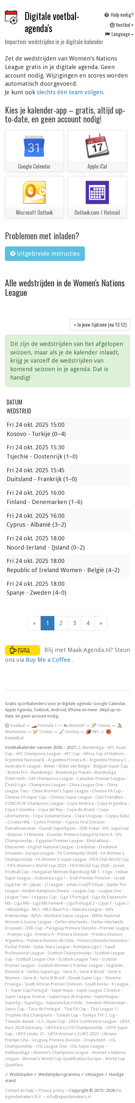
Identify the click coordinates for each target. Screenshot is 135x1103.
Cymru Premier (48, 822)
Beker (49, 766)
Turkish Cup (67, 1015)
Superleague (106, 996)
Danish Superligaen (57, 828)
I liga (107, 871)
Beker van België (74, 766)
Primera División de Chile (50, 940)
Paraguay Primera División (71, 928)
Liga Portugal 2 (81, 903)
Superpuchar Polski (64, 1002)
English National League (50, 846)
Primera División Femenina (102, 940)
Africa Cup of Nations (104, 753)
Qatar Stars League (51, 946)
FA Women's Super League (61, 859)
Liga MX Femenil (48, 903)
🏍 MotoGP (74, 725)
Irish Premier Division (89, 878)
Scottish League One (35, 959)
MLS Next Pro (56, 909)
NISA (36, 915)
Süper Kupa (62, 990)
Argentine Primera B (67, 759)
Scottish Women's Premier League (70, 965)
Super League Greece (25, 996)
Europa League (40, 853)
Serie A (69, 971)
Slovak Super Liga (84, 977)
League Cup (84, 890)
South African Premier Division (53, 984)
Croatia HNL (19, 822)
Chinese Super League (71, 797)
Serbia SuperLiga (43, 971)
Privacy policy (52, 1090)
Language (120, 33)
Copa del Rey (50, 809)
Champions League (47, 784)
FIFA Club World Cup (109, 859)
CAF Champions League (51, 778)
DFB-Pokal (89, 828)
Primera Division (72, 934)
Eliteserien (15, 846)
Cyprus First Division (85, 822)
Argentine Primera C (108, 759)
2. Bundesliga (91, 747)
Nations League (87, 909)
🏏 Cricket (42, 731)
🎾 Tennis (100, 725)
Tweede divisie (19, 1021)
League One (110, 890)
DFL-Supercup (116, 828)
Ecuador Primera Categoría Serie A (79, 834)
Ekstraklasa (97, 840)
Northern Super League (66, 915)
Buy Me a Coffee (49, 659)
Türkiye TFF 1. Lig (98, 1015)
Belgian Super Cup (110, 766)
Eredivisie (86, 846)
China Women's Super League (60, 790)
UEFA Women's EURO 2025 (73, 1033)
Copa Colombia (19, 809)
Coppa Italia (117, 815)
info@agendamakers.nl (69, 1096)
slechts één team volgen (70, 92)
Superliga (33, 1002)
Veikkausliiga (17, 1052)
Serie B (29, 977)
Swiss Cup (15, 1008)
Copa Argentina (112, 803)
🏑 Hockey (69, 731)
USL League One (51, 1046)
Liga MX (21, 903)
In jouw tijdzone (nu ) (101, 324)
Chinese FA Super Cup (25, 797)
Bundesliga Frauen (73, 772)
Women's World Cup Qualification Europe (61, 1058)
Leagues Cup (44, 897)
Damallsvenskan (20, 828)
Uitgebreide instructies (47, 253)
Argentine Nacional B (24, 759)
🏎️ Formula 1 (44, 725)
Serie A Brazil (92, 971)
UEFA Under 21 (30, 1033)
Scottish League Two (78, 959)
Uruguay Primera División (56, 1040)
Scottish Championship (69, 952)
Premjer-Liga (20, 934)
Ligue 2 (122, 903)
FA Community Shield (77, 853)
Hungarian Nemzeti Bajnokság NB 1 (65, 871)
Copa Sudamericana (52, 815)
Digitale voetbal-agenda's (52, 22)
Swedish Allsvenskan (105, 1002)
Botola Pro (18, 772)
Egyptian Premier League (59, 840)
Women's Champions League (60, 1052)
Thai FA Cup (75, 1008)
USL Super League (87, 1046)
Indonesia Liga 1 (50, 878)
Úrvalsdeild (94, 1040)
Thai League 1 (103, 1008)
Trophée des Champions (28, 1015)
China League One (86, 784)
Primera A (44, 934)
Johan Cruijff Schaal (85, 884)
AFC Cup (72, 753)
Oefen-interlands (71, 921)
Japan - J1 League (46, 884)
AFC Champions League (38, 753)
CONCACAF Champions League (34, 803)
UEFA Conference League (92, 1021)
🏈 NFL (92, 731)
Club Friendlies (109, 797)
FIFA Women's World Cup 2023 (37, 865)
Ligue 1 (105, 903)
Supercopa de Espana (69, 996)
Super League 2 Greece (98, 990)
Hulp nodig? (122, 14)
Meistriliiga (18, 909)
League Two (17, 897)
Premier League (114, 928)
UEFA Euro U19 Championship (74, 1027)
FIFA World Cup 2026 (89, 865)
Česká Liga (15, 784)
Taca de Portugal (44, 1008)
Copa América (80, 803)
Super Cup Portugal (29, 990)
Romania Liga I (87, 946)
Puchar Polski (17, 946)
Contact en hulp (19, 1090)
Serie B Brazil (52, 977)
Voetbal (123, 24)
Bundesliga (41, 772)
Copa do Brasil (81, 809)
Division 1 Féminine (26, 834)
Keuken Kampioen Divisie (45, 890)
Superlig (13, 1002)
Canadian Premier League (101, 778)
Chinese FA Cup (106, 790)
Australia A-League (23, 766)
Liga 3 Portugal (74, 897)
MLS (36, 909)
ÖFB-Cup (34, 928)
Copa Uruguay (88, 815)
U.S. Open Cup (51, 1021)
